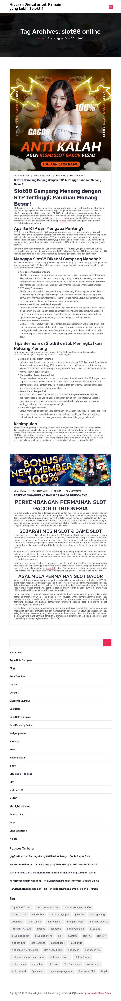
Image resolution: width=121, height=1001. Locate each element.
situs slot (50, 568)
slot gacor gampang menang (28, 957)
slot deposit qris (53, 950)
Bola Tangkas (17, 676)
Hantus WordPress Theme (99, 993)
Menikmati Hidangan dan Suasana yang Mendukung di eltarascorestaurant (53, 864)
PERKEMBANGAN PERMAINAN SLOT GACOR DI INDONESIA (51, 495)
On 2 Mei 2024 (21, 491)
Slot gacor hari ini (59, 957)
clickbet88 (38, 914)
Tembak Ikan (17, 814)
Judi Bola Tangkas (20, 717)
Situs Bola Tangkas (21, 773)
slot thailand (19, 971)
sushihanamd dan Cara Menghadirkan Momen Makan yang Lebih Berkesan (53, 872)
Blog (12, 668)
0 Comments (79, 175)
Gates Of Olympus (20, 700)
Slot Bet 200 (38, 943)
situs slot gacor (20, 935)
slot (60, 935)
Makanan (15, 741)
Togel (13, 822)
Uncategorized (18, 830)
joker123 (79, 914)
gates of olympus (59, 914)
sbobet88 (56, 928)
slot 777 (101, 935)
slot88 (62, 175)
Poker (13, 749)
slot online (37, 964)
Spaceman (37, 971)
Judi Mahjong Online (21, 725)
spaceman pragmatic (61, 971)
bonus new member (48, 907)
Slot (59, 491)
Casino (14, 684)
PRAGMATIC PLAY (21, 928)
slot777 (87, 935)
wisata (14, 838)
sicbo (13, 765)
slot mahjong (82, 957)
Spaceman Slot (87, 971)
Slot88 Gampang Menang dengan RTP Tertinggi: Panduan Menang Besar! (57, 182)
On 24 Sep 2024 (22, 175)
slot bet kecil (58, 943)
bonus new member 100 (77, 907)
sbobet (41, 928)
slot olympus (19, 964)
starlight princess (20, 806)
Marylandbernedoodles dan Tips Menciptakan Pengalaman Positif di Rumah (54, 888)
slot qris (53, 964)
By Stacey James (42, 175)
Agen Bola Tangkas (21, 660)
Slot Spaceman (72, 964)
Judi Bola (15, 709)
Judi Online (34, 921)
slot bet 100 (16, 790)
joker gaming (97, 914)
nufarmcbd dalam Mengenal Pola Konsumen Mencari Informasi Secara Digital (54, 880)
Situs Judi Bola (75, 928)
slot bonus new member (25, 950)
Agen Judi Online (21, 907)
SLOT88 (72, 935)
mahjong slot (54, 921)
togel (104, 971)
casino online (19, 914)
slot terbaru (92, 964)
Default (14, 692)
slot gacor (73, 950)
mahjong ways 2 (98, 921)
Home (40, 38)
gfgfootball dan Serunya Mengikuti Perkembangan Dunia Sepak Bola (50, 856)
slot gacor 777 (92, 950)
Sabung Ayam (18, 757)
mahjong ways (18, 733)
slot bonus (76, 943)
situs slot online (43, 935)
